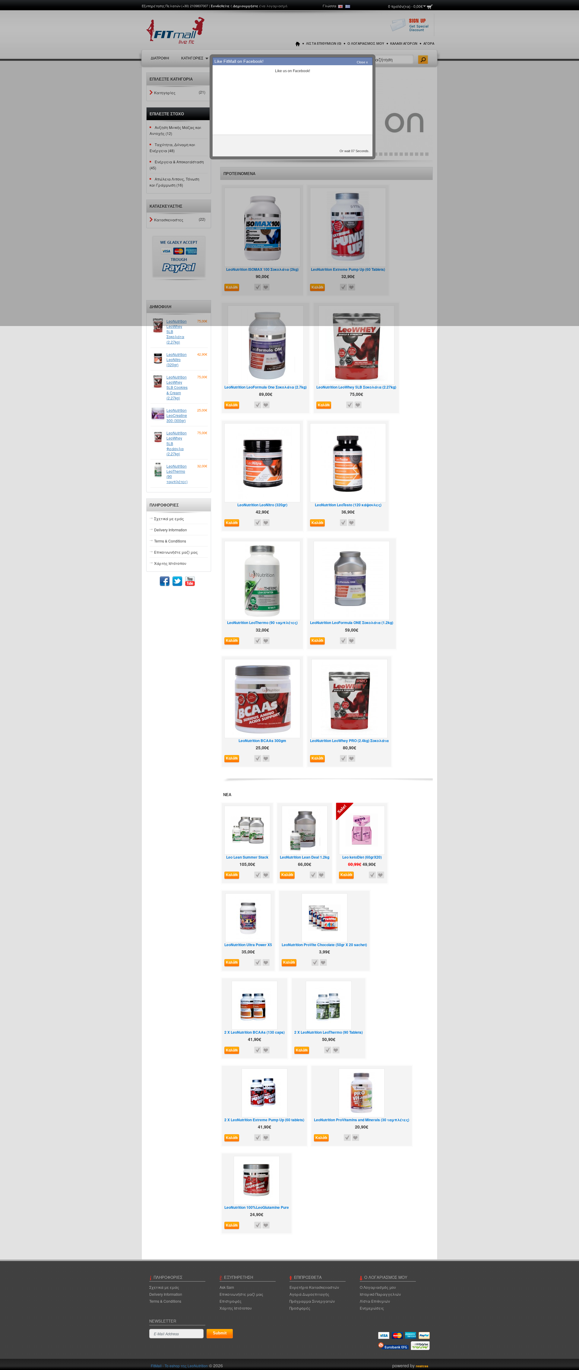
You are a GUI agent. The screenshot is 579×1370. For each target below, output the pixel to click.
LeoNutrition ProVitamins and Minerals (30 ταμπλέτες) (361, 1119)
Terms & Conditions (170, 540)
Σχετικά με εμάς (169, 518)
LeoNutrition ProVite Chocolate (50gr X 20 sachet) (324, 944)
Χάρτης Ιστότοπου (170, 563)
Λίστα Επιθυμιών (375, 1301)
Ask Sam (227, 1287)
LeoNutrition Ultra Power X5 (248, 944)
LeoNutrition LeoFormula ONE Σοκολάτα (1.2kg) (351, 622)
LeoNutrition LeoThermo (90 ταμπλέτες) (177, 473)
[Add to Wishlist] (266, 405)
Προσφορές (300, 1308)
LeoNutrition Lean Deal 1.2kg (304, 857)
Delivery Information (170, 529)
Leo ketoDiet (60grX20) (362, 857)
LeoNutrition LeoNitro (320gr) (176, 359)
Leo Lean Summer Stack (247, 857)
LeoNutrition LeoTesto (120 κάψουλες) (348, 504)
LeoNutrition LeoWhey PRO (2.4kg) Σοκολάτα (349, 740)
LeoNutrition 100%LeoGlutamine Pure (256, 1207)
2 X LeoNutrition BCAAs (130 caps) (254, 1032)
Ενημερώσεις (372, 1308)
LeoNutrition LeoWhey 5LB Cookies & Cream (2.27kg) (177, 387)
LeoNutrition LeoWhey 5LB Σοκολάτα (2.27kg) (176, 331)
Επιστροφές (231, 1301)
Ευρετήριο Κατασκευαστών (314, 1287)
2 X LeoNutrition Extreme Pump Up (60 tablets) (264, 1119)
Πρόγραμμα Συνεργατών (312, 1301)
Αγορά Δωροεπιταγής (309, 1294)
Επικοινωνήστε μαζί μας (176, 552)
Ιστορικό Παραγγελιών (380, 1294)
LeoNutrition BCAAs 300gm (262, 740)
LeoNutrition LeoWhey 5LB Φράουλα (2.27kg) (176, 443)
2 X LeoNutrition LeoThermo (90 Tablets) (328, 1032)
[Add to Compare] (257, 405)
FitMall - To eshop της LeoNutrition (179, 1365)
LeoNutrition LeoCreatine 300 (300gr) (176, 415)
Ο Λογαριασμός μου (378, 1287)
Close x (362, 62)
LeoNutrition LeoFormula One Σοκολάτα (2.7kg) (265, 387)
